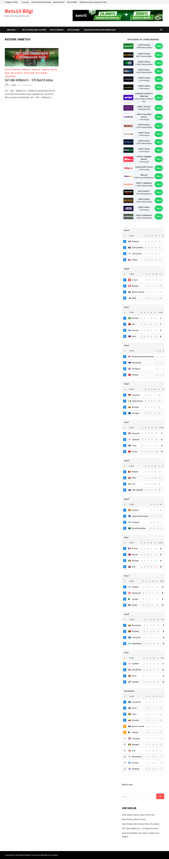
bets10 (8, 70)
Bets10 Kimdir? (59, 2)
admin (14, 85)
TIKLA (158, 55)
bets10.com (127, 784)
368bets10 (26, 70)
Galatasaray (10, 76)
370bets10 (45, 70)
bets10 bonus (17, 73)
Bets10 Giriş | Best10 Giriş (41, 2)
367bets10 (16, 70)
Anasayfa (25, 2)
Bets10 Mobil (72, 2)
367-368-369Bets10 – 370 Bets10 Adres (29, 80)
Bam (56, 855)
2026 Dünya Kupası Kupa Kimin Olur (93, 2)
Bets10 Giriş (29, 73)
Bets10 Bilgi (19, 11)
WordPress (45, 855)
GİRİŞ (158, 46)
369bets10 (36, 70)
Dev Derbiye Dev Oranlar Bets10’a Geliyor (141, 823)
